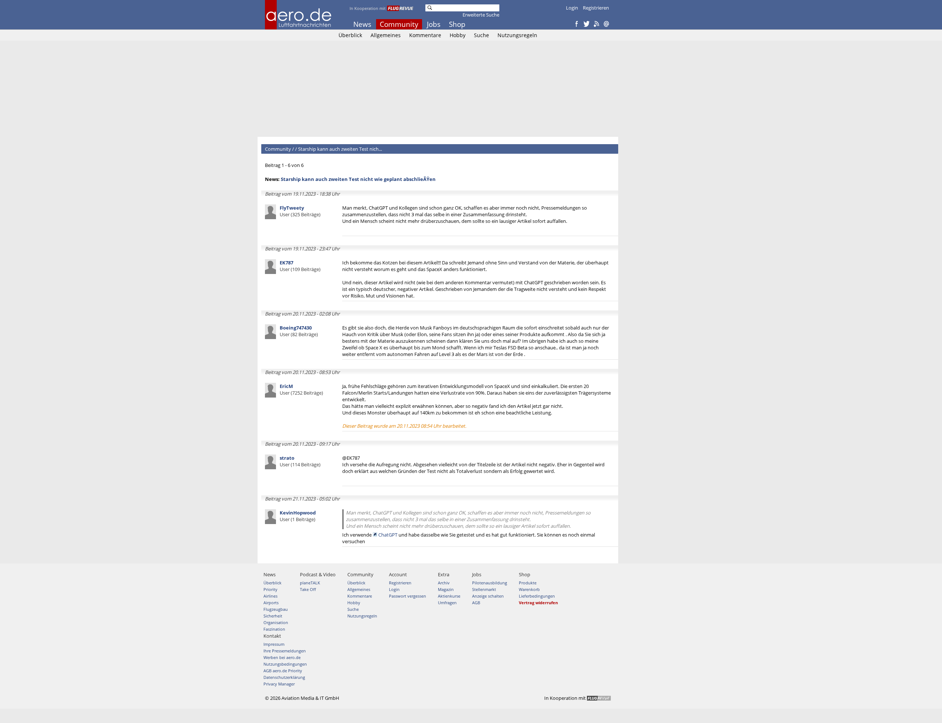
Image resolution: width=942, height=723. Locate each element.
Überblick (350, 35)
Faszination (274, 629)
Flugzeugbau (275, 609)
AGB (476, 602)
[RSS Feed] (596, 24)
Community (399, 24)
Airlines (270, 596)
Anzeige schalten (488, 596)
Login (572, 7)
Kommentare (425, 35)
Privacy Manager (279, 684)
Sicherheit (272, 616)
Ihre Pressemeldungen (284, 650)
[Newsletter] (606, 24)
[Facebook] (576, 24)
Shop (457, 24)
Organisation (275, 622)
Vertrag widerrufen (538, 602)
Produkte (527, 582)
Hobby (457, 35)
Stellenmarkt (484, 589)
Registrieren (596, 7)
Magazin (446, 589)
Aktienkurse (449, 596)
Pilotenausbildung (489, 582)
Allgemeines (386, 35)
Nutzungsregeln (517, 35)
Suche (481, 35)
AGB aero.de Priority (282, 670)
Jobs (433, 24)
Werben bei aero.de (282, 657)
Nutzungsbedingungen (285, 664)
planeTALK (310, 582)
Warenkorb (529, 589)
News (362, 24)
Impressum (273, 644)
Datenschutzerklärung (284, 677)
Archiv (444, 582)
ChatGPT (387, 534)
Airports (271, 602)
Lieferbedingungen (537, 596)
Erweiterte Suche (481, 14)
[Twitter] (586, 24)
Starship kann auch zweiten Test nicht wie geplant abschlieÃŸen (358, 179)
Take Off (308, 589)
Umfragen (447, 602)
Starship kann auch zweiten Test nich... (340, 149)
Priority (270, 589)
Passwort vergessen (407, 596)
